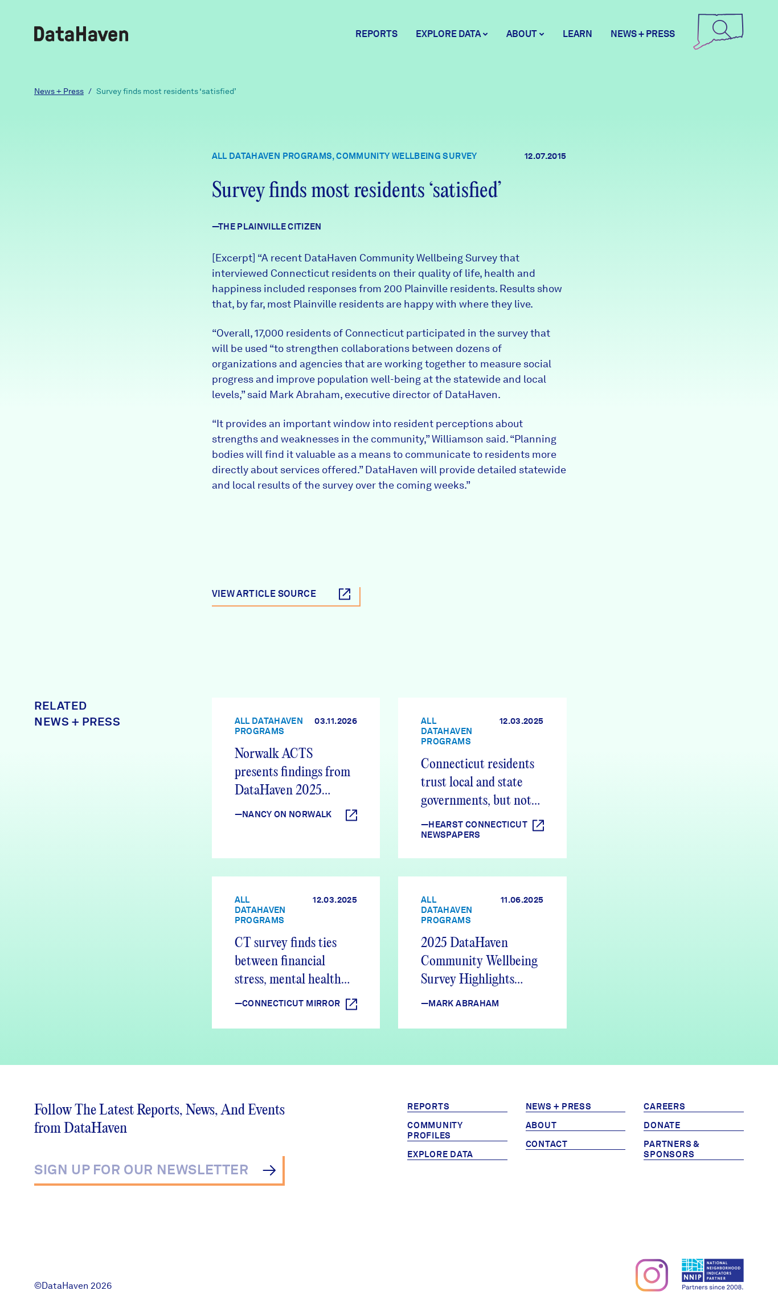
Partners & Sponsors (672, 1149)
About (541, 1125)
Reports (376, 33)
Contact (547, 1144)
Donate (662, 1125)
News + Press (643, 33)
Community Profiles (435, 1130)
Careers (664, 1106)
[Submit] (269, 1170)
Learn (577, 33)
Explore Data (440, 1154)
